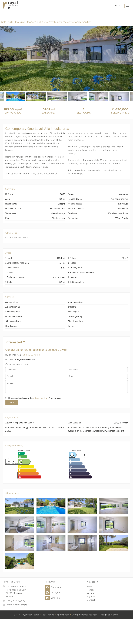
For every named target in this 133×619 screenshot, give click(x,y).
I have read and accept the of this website (34, 398)
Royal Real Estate (11, 582)
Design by (109, 615)
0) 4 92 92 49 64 (31, 355)
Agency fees (62, 615)
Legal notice (47, 615)
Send (11, 402)
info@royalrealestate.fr (17, 605)
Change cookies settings (84, 615)
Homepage (10, 7)
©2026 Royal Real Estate (26, 615)
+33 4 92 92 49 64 (15, 601)
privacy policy (40, 398)
